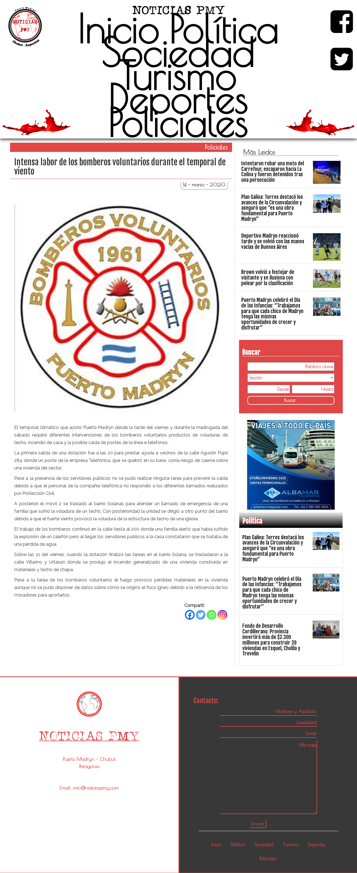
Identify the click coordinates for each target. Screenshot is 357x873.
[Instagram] (222, 615)
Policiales (178, 121)
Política (224, 28)
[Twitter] (201, 615)
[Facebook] (190, 615)
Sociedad (178, 51)
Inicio (119, 28)
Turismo (178, 75)
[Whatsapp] (211, 615)
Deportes (178, 98)
